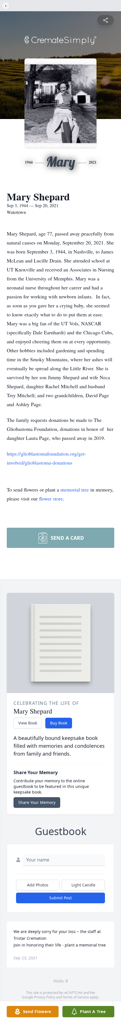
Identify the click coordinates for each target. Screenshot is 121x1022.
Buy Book (58, 723)
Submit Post (60, 897)
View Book (27, 723)
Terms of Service (76, 997)
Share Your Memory (36, 802)
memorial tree (74, 489)
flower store (51, 498)
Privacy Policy (44, 997)
